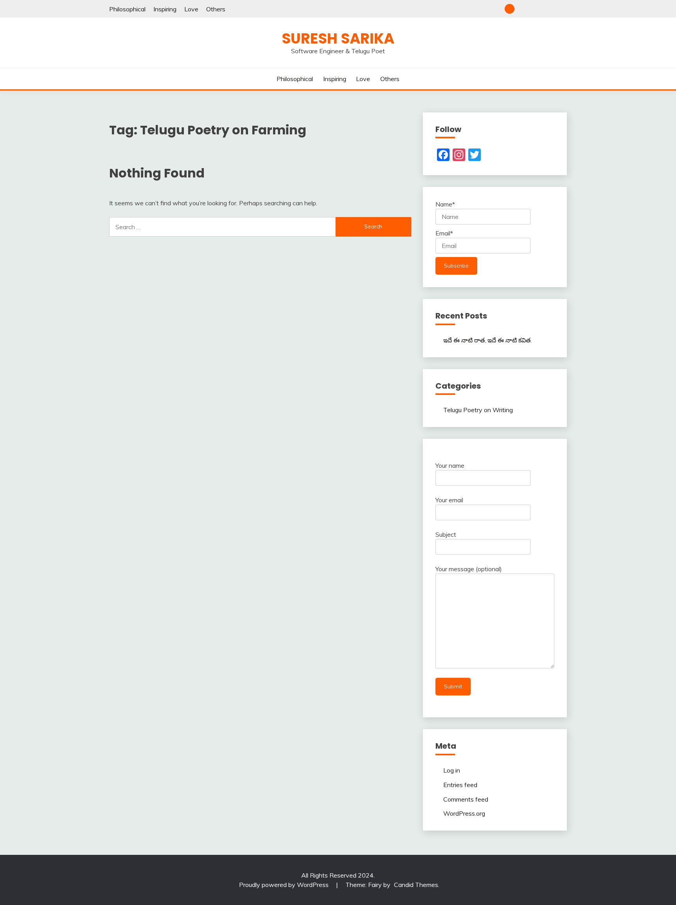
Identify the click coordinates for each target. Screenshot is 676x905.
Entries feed (460, 785)
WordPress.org (464, 813)
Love (191, 9)
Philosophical (127, 9)
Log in (451, 770)
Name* (445, 204)
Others (215, 9)
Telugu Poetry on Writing (478, 410)
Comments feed (465, 799)
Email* (444, 233)
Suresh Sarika (338, 38)
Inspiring (164, 9)
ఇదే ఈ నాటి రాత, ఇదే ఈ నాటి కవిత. (487, 340)
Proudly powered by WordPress (284, 885)
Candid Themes (416, 885)
